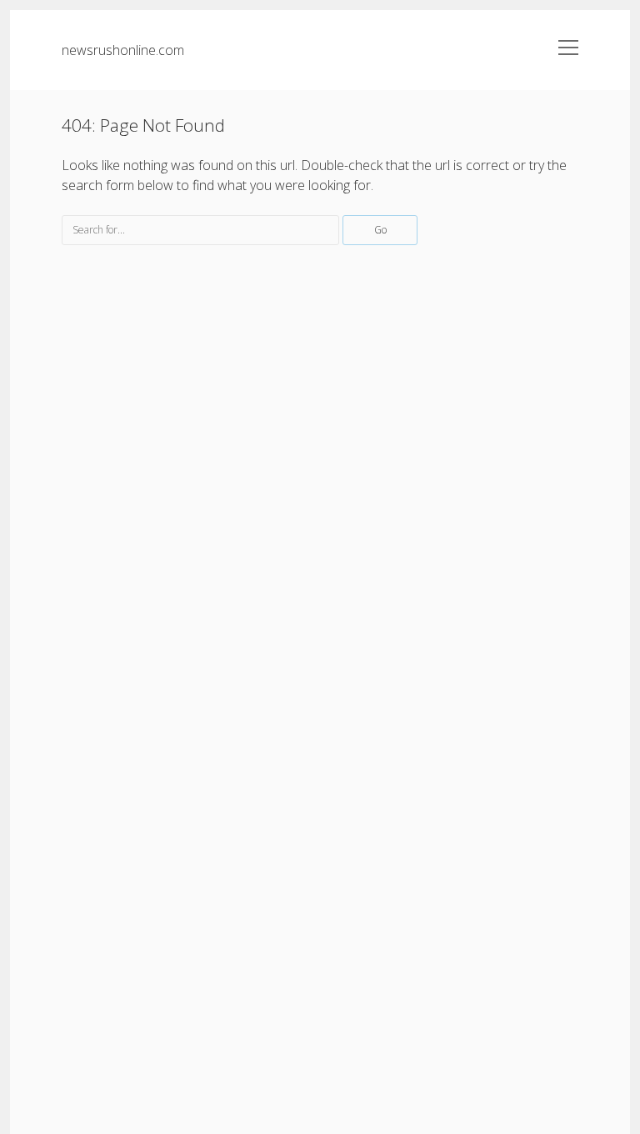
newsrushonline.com (123, 50)
